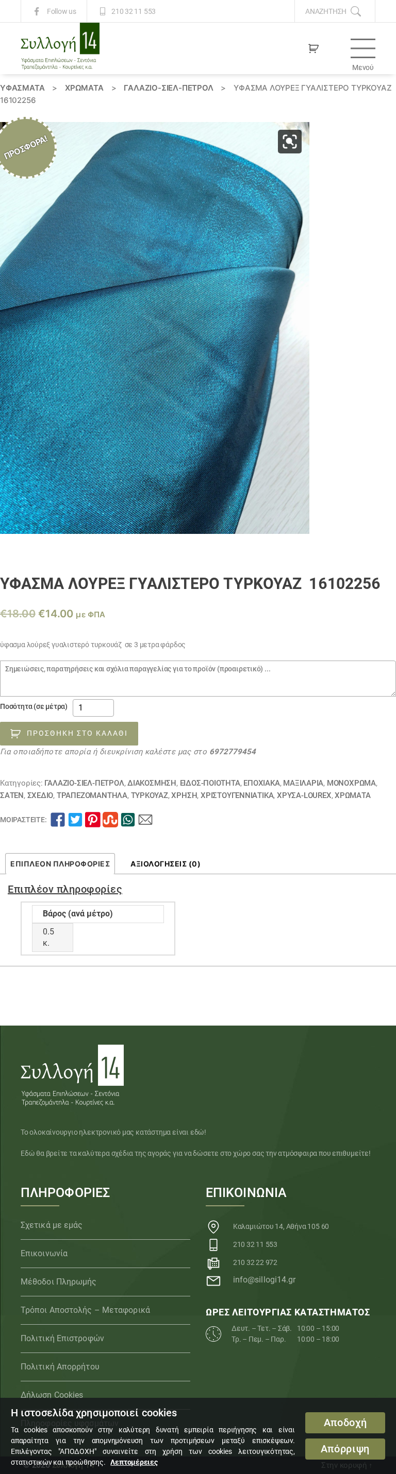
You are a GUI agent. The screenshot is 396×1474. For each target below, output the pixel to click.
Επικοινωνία (44, 1253)
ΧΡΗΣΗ (184, 795)
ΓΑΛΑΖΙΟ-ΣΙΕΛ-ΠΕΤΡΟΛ (168, 88)
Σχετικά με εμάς (52, 1225)
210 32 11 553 (133, 11)
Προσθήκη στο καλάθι (77, 733)
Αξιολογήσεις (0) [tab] (165, 863)
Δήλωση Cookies (52, 1395)
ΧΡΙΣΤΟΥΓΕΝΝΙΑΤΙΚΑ (237, 795)
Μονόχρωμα (351, 783)
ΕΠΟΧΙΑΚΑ (261, 783)
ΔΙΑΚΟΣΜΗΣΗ (151, 783)
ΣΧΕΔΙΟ (40, 795)
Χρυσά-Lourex (304, 795)
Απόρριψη (345, 1449)
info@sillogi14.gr (264, 1280)
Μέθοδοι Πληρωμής (59, 1282)
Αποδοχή (345, 1423)
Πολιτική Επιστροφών (62, 1338)
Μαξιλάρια (303, 783)
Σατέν (12, 795)
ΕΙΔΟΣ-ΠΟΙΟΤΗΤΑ (210, 783)
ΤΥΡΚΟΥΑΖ (149, 795)
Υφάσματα (22, 88)
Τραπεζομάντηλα (92, 795)
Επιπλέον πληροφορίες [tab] (60, 863)
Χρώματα (84, 88)
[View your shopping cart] (313, 48)
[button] (290, 141)
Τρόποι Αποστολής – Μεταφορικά (85, 1310)
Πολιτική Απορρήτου (60, 1367)
